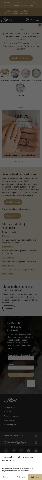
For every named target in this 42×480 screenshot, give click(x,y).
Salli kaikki (35, 477)
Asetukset (7, 477)
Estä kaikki (21, 477)
